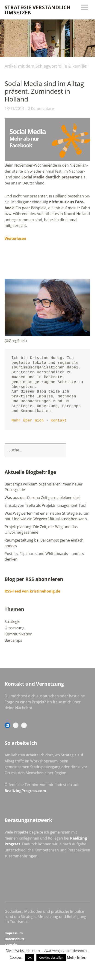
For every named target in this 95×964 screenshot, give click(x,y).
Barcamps (13, 640)
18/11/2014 (14, 108)
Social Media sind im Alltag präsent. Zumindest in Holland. (44, 91)
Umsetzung (14, 627)
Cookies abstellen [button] (51, 957)
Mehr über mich (28, 421)
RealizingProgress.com (25, 790)
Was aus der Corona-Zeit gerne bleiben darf (42, 497)
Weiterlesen (15, 238)
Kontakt (59, 421)
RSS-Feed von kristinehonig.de (32, 591)
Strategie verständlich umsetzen (38, 10)
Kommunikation (19, 634)
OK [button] (29, 957)
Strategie (12, 621)
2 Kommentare (41, 108)
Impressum (14, 933)
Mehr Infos (76, 957)
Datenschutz (14, 939)
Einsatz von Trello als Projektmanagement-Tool (45, 505)
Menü (84, 7)
